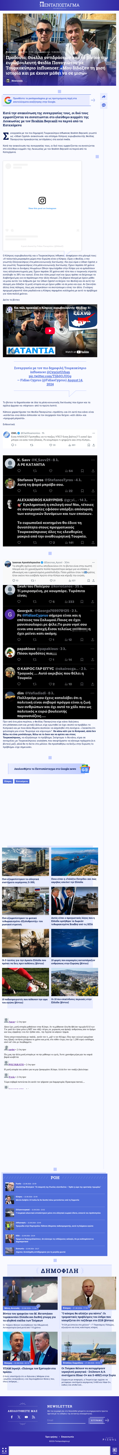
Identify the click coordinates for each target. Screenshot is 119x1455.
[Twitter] (19, 1417)
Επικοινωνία (67, 1437)
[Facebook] (11, 1417)
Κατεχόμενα (22, 781)
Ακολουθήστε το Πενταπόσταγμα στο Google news (45, 769)
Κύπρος (8, 781)
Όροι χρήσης (51, 1437)
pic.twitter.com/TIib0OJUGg (50, 376)
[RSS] (33, 1417)
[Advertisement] (50, 818)
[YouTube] (26, 1417)
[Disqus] (50, 1053)
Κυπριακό (11, 51)
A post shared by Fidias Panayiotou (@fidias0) (42, 246)
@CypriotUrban (58, 372)
